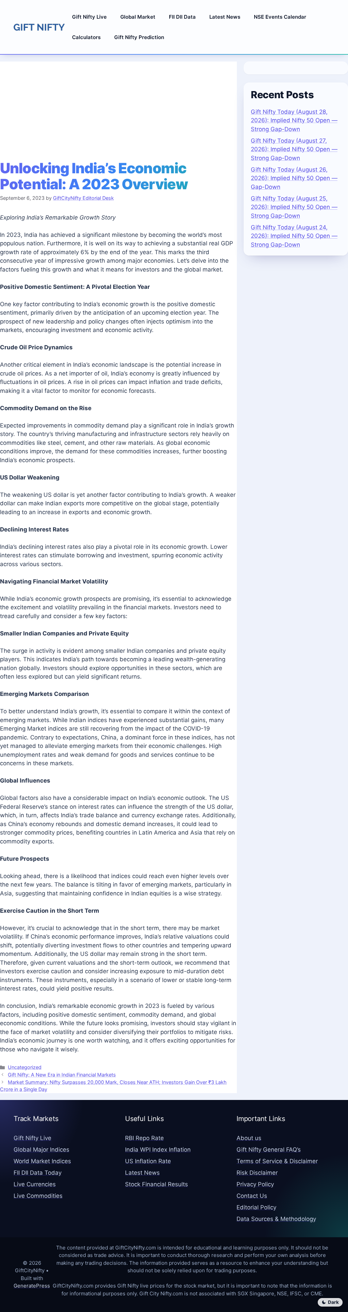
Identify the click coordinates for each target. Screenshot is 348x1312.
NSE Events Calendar (280, 17)
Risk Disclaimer (257, 1172)
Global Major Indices (41, 1149)
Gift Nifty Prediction (139, 37)
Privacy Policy (255, 1184)
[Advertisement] (118, 109)
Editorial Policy (256, 1207)
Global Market (137, 17)
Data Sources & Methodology (276, 1218)
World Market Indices (42, 1161)
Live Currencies (35, 1184)
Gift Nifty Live (89, 17)
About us (249, 1138)
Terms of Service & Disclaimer (277, 1161)
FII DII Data (182, 17)
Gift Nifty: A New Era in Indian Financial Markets (62, 1075)
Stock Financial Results (156, 1184)
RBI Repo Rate (144, 1138)
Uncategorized (24, 1067)
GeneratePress (32, 1285)
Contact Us (252, 1195)
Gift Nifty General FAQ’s (269, 1149)
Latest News (224, 17)
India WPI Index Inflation (158, 1149)
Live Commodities (38, 1195)
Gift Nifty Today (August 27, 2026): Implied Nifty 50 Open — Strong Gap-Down (294, 149)
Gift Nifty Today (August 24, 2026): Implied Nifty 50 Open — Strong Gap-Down (294, 236)
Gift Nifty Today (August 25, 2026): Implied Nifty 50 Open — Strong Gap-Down (294, 207)
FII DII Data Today (38, 1172)
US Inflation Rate (148, 1161)
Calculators (86, 37)
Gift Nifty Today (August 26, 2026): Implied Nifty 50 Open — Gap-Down (294, 178)
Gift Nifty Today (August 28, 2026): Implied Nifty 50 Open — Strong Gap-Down (294, 120)
